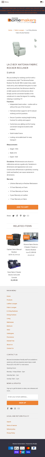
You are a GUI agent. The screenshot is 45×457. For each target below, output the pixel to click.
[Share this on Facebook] (16, 216)
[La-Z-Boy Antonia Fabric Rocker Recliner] (19, 49)
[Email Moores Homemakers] (19, 408)
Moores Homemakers (19, 444)
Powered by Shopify (31, 444)
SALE (8, 329)
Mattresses (10, 322)
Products (9, 300)
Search (9, 422)
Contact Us (10, 348)
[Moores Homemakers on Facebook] (8, 408)
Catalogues (10, 333)
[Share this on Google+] (24, 216)
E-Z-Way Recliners (12, 311)
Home (8, 296)
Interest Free (10, 341)
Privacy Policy (11, 433)
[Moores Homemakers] (22, 20)
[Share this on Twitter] (13, 216)
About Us (10, 344)
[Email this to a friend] (27, 216)
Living (8, 318)
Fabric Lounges (11, 307)
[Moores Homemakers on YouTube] (11, 408)
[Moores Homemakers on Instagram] (15, 408)
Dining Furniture (11, 315)
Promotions (10, 337)
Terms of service (12, 425)
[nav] (5, 2)
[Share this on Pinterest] (20, 216)
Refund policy (11, 429)
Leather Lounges (12, 303)
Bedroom (9, 326)
